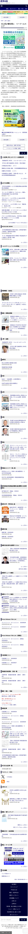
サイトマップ (14, 887)
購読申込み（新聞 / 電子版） (9, 696)
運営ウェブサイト (14, 895)
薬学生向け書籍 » (23, 569)
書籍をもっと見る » (22, 825)
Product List (14, 889)
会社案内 (14, 884)
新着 (7, 8)
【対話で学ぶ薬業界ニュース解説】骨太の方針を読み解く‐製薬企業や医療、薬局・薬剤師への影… (14, 583)
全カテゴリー (13, 8)
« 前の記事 (6, 17)
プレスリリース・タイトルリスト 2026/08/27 (14, 626)
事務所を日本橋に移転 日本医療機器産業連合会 (14, 168)
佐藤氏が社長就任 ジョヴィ (9, 171)
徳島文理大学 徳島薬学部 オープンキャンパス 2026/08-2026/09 (18, 509)
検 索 (23, 153)
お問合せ (14, 903)
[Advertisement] (14, 279)
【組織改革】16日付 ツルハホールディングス (14, 160)
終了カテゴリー (14, 914)
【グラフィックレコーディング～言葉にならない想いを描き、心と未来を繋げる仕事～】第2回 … (18, 447)
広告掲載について (14, 898)
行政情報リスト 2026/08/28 (9, 658)
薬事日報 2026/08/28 (7, 532)
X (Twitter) (9, 777)
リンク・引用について (14, 909)
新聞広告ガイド (6, 876)
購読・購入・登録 (22, 8)
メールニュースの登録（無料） (14, 148)
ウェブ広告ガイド (6, 873)
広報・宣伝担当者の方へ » (20, 879)
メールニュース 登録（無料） (9, 704)
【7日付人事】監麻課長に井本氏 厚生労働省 (13, 163)
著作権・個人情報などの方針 (14, 906)
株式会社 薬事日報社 (13, 926)
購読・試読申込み (14, 892)
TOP (2, 20)
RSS (8, 781)
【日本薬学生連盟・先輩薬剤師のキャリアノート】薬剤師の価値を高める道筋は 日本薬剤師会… (18, 559)
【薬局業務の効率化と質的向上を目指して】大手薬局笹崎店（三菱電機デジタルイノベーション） (18, 405)
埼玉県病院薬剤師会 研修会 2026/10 (12, 495)
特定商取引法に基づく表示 (14, 912)
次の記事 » (22, 17)
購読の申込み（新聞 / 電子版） (14, 145)
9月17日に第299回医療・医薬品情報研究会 (13, 477)
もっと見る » (24, 178)
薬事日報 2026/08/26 (7, 536)
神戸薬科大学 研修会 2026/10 (10, 491)
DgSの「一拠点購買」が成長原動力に (11, 379)
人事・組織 (7, 20)
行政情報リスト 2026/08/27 (9, 662)
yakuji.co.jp (3, 924)
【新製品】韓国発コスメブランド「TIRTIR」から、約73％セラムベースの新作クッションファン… (18, 318)
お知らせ (14, 900)
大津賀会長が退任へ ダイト (9, 165)
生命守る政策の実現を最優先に (10, 383)
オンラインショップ (7, 700)
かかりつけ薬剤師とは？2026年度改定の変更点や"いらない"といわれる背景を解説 (18, 599)
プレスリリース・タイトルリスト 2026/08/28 (14, 622)
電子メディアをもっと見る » (20, 827)
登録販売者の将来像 (7, 367)
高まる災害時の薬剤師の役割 (9, 363)
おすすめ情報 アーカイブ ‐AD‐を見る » (17, 222)
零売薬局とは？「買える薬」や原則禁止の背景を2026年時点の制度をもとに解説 (18, 608)
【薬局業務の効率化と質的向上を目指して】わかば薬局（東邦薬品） (18, 397)
